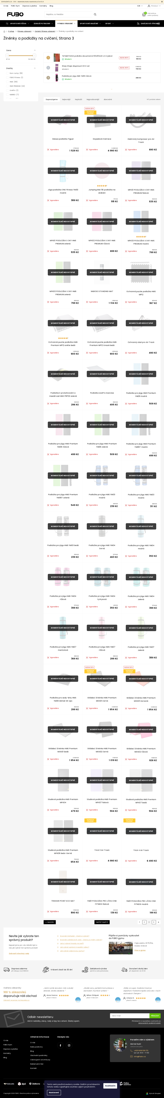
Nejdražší (78, 99)
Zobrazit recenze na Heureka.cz (16, 1000)
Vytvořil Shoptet (155, 1093)
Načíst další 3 (102, 922)
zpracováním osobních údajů (149, 1023)
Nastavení (54, 1092)
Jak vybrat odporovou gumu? (72, 951)
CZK (139, 6)
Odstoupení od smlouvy (40, 1060)
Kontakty (43, 6)
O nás (5, 6)
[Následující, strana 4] (154, 922)
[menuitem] (17, 23)
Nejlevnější (66, 99)
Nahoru (50, 922)
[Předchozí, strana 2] (144, 922)
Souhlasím (110, 1085)
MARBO (14, 94)
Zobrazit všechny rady (19, 953)
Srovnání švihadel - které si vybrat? (74, 936)
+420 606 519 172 (141, 1050)
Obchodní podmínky (38, 1055)
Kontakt (33, 1068)
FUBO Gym (15, 6)
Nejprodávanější (93, 99)
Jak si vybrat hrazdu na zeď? (72, 943)
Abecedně (108, 99)
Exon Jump (16, 73)
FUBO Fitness (16, 77)
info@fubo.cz (140, 1056)
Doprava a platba (30, 6)
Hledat (95, 14)
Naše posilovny (36, 1047)
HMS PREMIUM (17, 86)
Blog (51, 6)
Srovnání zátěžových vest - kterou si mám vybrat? (81, 940)
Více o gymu (140, 950)
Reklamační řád (36, 1064)
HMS (13, 82)
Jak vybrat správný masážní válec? (74, 947)
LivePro (14, 90)
